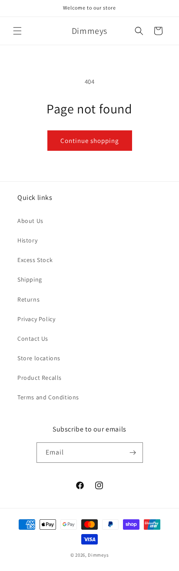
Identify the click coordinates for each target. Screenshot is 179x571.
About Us (30, 221)
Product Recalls (39, 378)
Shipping (29, 279)
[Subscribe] (133, 452)
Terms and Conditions (48, 397)
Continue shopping (89, 140)
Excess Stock (35, 260)
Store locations (38, 358)
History (27, 240)
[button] (17, 30)
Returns (28, 299)
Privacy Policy (36, 319)
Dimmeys (98, 555)
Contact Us (32, 338)
